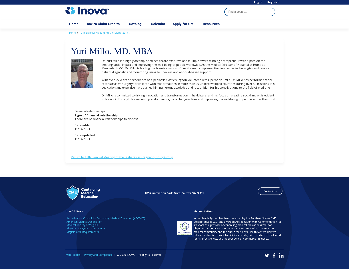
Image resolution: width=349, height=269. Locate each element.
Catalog (135, 24)
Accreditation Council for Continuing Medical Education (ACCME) (106, 218)
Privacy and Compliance (98, 254)
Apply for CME (184, 24)
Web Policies (73, 254)
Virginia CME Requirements (83, 232)
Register (273, 2)
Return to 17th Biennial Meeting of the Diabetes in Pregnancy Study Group (122, 157)
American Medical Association (84, 221)
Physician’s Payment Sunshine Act (87, 228)
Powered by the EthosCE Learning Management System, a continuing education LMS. (271, 263)
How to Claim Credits (103, 24)
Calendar (158, 24)
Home (73, 24)
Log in (258, 2)
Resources (211, 24)
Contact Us (270, 191)
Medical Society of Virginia (82, 225)
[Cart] (282, 3)
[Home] (98, 11)
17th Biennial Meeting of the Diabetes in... (104, 32)
